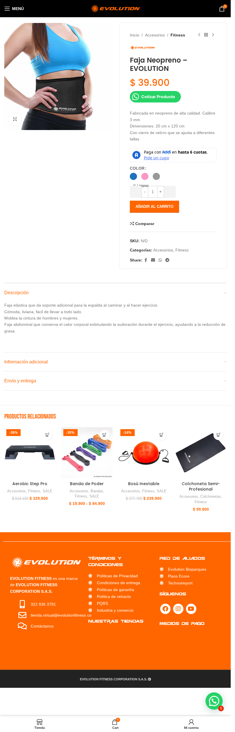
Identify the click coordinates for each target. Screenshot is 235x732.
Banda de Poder (87, 484)
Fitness (178, 35)
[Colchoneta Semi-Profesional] (200, 453)
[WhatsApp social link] (160, 260)
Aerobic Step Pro (29, 484)
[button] (48, 435)
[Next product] (212, 35)
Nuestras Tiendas (116, 621)
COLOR (137, 168)
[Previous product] (199, 35)
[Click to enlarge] (15, 119)
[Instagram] (178, 609)
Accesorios (155, 35)
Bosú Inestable (143, 484)
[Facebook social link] (145, 260)
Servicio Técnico (112, 633)
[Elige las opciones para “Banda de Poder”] (105, 435)
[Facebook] (165, 609)
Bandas (97, 491)
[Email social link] (153, 260)
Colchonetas (210, 496)
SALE (47, 491)
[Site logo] (115, 8)
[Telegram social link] (167, 260)
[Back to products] (206, 35)
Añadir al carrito (154, 206)
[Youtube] (191, 609)
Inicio (134, 35)
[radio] (133, 176)
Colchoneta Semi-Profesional (201, 486)
